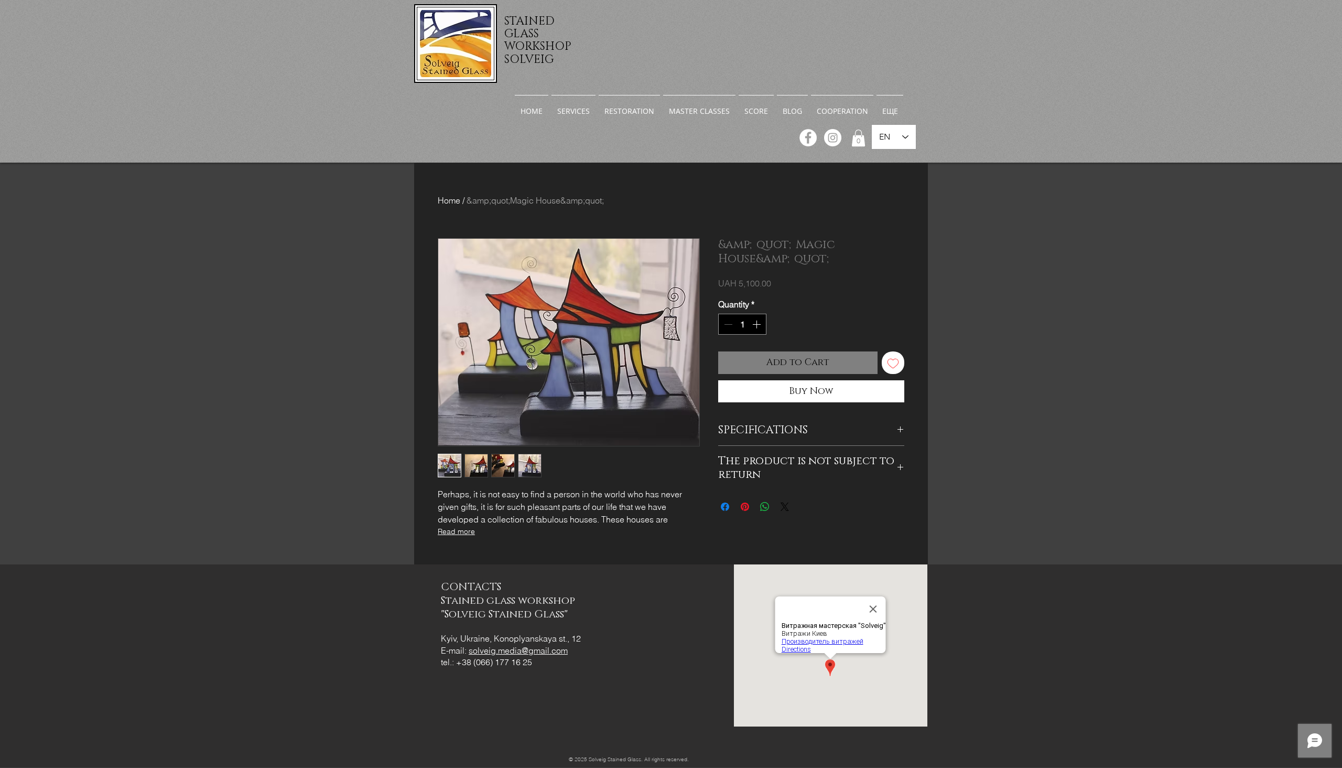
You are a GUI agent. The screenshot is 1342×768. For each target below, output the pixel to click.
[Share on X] (784, 506)
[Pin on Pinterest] (745, 506)
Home (449, 200)
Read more (456, 531)
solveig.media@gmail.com (518, 650)
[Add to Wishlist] (893, 362)
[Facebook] (808, 137)
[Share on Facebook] (725, 506)
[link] (858, 138)
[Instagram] (832, 137)
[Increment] (757, 324)
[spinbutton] (742, 324)
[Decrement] (727, 324)
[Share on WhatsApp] (765, 506)
